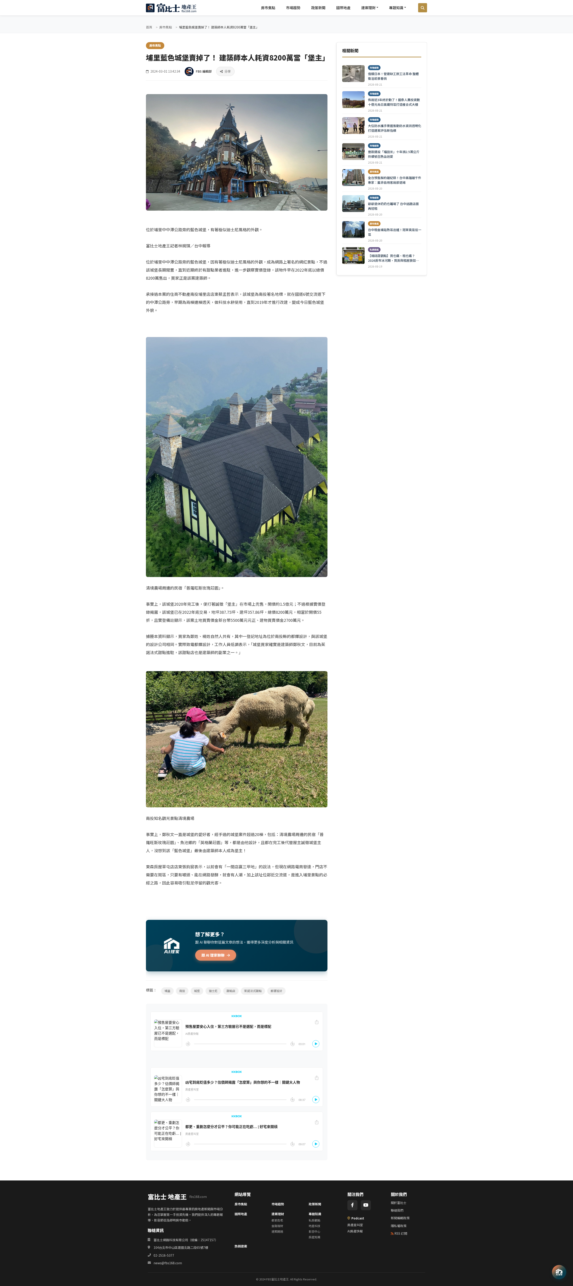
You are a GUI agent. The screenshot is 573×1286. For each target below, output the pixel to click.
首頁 (149, 27)
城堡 (197, 991)
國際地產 (343, 7)
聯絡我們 (397, 1210)
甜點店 (231, 991)
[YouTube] (366, 1205)
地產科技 (314, 1226)
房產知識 (314, 1237)
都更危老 (277, 1220)
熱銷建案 (241, 1246)
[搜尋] (422, 8)
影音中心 (314, 1231)
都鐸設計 (276, 991)
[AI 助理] (559, 1272)
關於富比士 (398, 1202)
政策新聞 (318, 7)
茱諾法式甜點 (253, 991)
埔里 (167, 991)
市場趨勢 (293, 7)
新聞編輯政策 (400, 1218)
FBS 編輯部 (204, 71)
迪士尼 (213, 991)
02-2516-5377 (164, 1255)
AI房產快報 (355, 1231)
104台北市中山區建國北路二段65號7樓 (181, 1247)
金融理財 (277, 1226)
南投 (182, 991)
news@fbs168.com (168, 1263)
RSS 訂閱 (400, 1233)
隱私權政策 (398, 1225)
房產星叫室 (355, 1225)
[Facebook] (352, 1205)
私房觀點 (314, 1220)
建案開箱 (277, 1231)
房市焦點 (268, 7)
